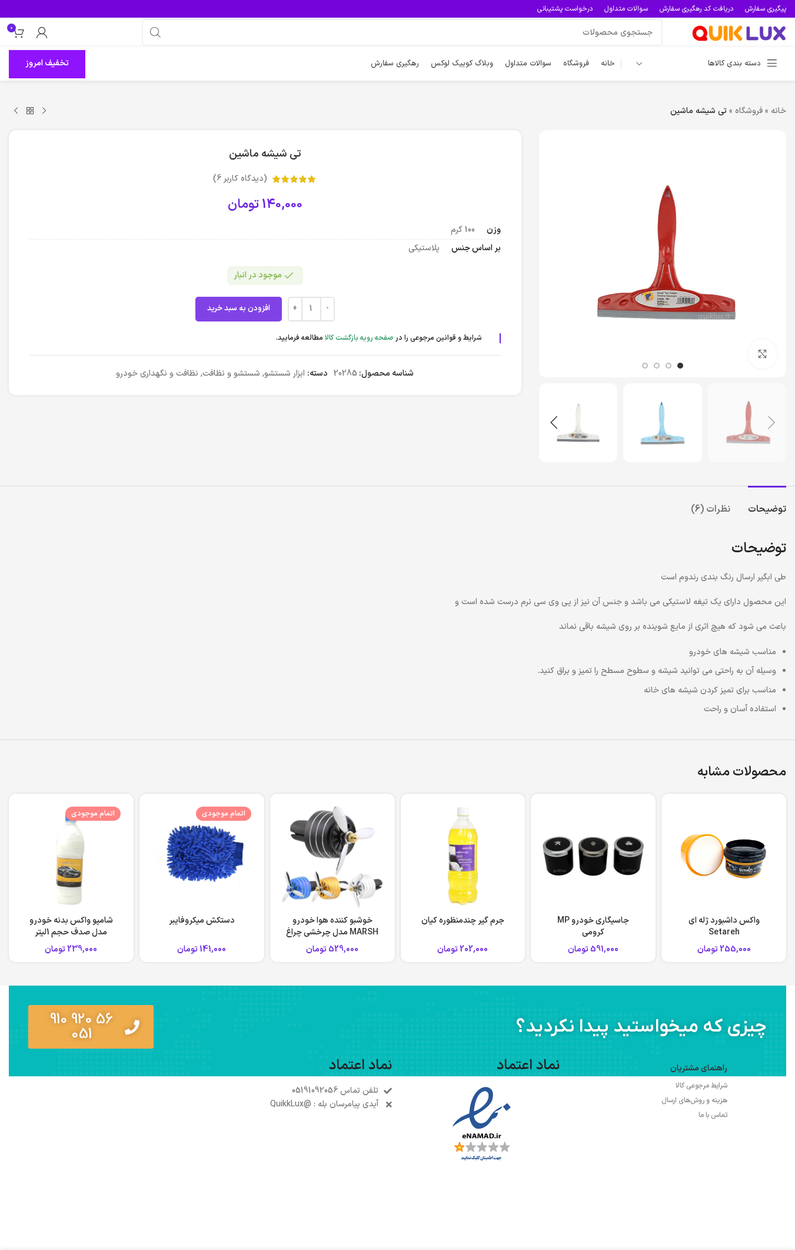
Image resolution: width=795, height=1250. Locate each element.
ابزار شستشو (284, 373)
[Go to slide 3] (657, 366)
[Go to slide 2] (668, 366)
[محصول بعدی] (16, 111)
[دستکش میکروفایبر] (201, 856)
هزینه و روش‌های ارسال (694, 1100)
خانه (778, 111)
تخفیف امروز (47, 63)
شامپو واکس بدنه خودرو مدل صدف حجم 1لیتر (71, 926)
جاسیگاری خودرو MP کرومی (593, 926)
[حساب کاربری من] (42, 32)
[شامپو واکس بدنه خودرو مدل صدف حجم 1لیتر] (71, 856)
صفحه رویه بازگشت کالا (359, 338)
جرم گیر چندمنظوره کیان (462, 920)
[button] (771, 422)
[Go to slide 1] (680, 366)
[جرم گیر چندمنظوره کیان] (463, 856)
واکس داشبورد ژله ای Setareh (724, 926)
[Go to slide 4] (645, 366)
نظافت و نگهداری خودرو (157, 373)
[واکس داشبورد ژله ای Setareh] (723, 856)
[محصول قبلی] (44, 111)
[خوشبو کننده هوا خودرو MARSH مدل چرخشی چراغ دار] (332, 856)
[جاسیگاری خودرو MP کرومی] (593, 856)
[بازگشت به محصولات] (30, 111)
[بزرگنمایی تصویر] (762, 354)
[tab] (767, 504)
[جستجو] (155, 32)
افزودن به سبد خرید (238, 308)
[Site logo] (739, 32)
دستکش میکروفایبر (202, 920)
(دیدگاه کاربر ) (240, 179)
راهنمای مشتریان (698, 1068)
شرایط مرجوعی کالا (701, 1085)
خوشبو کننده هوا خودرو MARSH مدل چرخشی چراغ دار (332, 932)
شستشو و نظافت (231, 373)
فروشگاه (749, 111)
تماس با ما (712, 1115)
